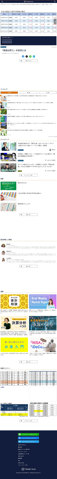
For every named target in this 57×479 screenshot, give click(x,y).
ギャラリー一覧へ (28, 420)
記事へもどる (28, 60)
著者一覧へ (28, 266)
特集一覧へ (28, 214)
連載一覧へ (28, 361)
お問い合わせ (21, 456)
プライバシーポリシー (23, 451)
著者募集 (20, 458)
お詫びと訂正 (21, 462)
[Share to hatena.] (34, 56)
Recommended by (51, 136)
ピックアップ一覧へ (28, 175)
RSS (19, 460)
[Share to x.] (27, 56)
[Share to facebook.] (23, 56)
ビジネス (8, 4)
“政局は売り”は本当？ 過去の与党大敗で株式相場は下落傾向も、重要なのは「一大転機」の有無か (29, 4)
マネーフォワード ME (22, 465)
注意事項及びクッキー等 (23, 454)
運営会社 (20, 447)
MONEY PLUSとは (22, 445)
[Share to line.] (30, 56)
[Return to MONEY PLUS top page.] (28, 1)
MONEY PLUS (3, 4)
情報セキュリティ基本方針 (24, 449)
